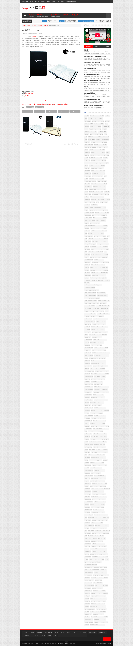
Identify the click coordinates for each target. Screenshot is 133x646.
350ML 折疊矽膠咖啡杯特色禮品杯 (79, 21)
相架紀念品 (87, 507)
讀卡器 (106, 559)
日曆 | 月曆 (95, 447)
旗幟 (91, 134)
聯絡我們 (54, 1)
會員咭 (104, 236)
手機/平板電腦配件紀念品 (90, 225)
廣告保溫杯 (87, 397)
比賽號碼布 (90, 238)
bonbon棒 (93, 316)
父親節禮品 (94, 483)
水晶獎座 (102, 123)
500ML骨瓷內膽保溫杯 (90, 305)
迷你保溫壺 (87, 577)
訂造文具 (94, 551)
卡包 (93, 350)
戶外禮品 (99, 147)
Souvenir (87, 313)
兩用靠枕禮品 (104, 339)
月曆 (108, 236)
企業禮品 (101, 118)
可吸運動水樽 (95, 353)
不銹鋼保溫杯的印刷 (101, 181)
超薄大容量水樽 (95, 569)
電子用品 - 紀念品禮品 (101, 609)
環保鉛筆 (87, 246)
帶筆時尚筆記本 (88, 392)
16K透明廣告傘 (88, 285)
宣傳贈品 (101, 381)
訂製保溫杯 (94, 538)
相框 (92, 507)
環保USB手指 (107, 488)
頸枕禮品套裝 (94, 616)
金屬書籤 (87, 197)
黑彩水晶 (87, 624)
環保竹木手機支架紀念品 (90, 244)
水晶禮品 (99, 152)
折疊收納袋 (87, 231)
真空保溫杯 (105, 246)
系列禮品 (105, 144)
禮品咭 (107, 249)
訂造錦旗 (102, 556)
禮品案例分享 (55, 15)
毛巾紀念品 (92, 462)
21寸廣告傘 (93, 199)
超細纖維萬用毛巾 (89, 259)
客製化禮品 (64, 104)
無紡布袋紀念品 (93, 481)
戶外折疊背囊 (100, 413)
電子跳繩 (92, 611)
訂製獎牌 (106, 254)
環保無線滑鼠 (88, 494)
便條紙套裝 (105, 332)
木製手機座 (87, 452)
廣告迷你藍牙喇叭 (89, 407)
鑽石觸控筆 (87, 272)
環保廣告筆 (94, 491)
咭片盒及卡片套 (88, 186)
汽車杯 (105, 465)
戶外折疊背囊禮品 (89, 415)
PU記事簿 (102, 311)
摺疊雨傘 (92, 155)
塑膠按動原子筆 (88, 366)
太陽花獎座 (106, 373)
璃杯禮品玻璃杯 (99, 488)
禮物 (106, 123)
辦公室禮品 (90, 136)
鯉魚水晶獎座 (105, 622)
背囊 (105, 176)
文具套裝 (87, 439)
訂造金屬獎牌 (95, 556)
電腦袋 (97, 170)
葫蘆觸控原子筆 (106, 530)
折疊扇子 (105, 228)
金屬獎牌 (100, 593)
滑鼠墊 (104, 189)
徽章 (91, 223)
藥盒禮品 (94, 533)
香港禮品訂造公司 (27, 635)
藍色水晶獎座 (88, 533)
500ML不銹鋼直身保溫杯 (103, 300)
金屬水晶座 (87, 593)
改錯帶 (101, 436)
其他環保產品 (93, 342)
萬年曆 (92, 254)
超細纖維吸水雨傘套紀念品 (91, 564)
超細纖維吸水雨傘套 (96, 562)
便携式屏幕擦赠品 (101, 329)
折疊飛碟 (107, 428)
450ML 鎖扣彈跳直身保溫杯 (91, 300)
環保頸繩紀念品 (94, 496)
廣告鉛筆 (96, 407)
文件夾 (105, 436)
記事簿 (90, 559)
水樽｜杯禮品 (88, 241)
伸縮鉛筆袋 (87, 329)
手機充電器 (97, 165)
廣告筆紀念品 (88, 405)
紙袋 (98, 522)
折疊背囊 (93, 231)
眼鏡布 (102, 507)
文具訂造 (93, 142)
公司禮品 (107, 116)
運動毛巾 (97, 150)
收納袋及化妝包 (94, 436)
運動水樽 (104, 160)
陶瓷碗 (104, 601)
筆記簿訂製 (101, 168)
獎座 (106, 483)
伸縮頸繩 (93, 329)
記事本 (86, 559)
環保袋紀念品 (103, 494)
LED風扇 (86, 311)
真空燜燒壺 (97, 507)
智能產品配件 (103, 447)
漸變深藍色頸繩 (94, 478)
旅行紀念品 (87, 152)
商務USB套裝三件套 (93, 358)
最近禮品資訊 (88, 46)
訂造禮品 (87, 116)
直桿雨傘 (98, 504)
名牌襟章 (105, 183)
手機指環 (95, 420)
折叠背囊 (87, 228)
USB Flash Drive (105, 126)
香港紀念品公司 (83, 632)
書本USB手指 (92, 449)
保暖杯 (86, 334)
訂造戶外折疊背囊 (94, 549)
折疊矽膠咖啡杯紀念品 (98, 428)
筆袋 (86, 251)
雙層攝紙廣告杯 (101, 603)
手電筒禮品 (92, 423)
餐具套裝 (101, 616)
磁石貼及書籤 (94, 168)
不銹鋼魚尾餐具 (104, 319)
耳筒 (106, 528)
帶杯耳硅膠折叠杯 (89, 389)
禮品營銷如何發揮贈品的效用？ (92, 74)
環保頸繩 (99, 160)
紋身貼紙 (98, 191)
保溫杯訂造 (94, 337)
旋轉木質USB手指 (89, 444)
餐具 (103, 178)
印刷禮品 (107, 212)
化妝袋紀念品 (88, 350)
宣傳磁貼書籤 (102, 379)
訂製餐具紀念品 (101, 543)
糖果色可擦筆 (106, 517)
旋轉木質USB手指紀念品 (99, 444)
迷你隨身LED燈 (98, 580)
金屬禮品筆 (98, 267)
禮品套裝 (91, 150)
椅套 (95, 460)
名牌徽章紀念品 (97, 355)
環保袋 (86, 150)
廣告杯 (34, 104)
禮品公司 (44, 104)
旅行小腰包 (100, 439)
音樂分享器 (95, 614)
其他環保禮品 (101, 342)
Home (24, 25)
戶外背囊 (96, 415)
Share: (106, 311)
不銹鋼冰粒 (87, 204)
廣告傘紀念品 (94, 397)
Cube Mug (87, 163)
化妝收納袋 (101, 347)
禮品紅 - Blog (25, 1)
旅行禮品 (96, 236)
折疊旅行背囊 (94, 426)
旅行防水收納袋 (92, 441)
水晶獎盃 (100, 189)
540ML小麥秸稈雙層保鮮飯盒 (102, 305)
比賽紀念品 (105, 147)
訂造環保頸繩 (99, 554)
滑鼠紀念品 (87, 478)
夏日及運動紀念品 (89, 144)
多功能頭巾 (106, 371)
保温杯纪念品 (92, 334)
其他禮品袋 (87, 345)
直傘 (93, 176)
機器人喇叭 (99, 460)
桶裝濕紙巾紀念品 (95, 457)
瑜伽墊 (92, 488)
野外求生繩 (95, 590)
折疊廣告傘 (99, 228)
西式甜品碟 (90, 535)
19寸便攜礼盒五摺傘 (97, 285)
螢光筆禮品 (87, 170)
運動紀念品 (87, 265)
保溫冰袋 (99, 334)
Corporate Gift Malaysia (80, 635)
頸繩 (103, 197)
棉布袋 (86, 460)
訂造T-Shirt (87, 546)
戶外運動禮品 (103, 415)
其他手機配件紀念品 (89, 212)
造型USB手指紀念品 (97, 583)
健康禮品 (100, 183)
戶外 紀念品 (92, 413)
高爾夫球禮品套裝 (89, 622)
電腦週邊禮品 (95, 275)
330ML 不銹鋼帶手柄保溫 (90, 295)
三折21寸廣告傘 (103, 202)
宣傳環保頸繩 (94, 379)
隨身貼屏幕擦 (88, 275)
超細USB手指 (88, 562)
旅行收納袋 (106, 439)
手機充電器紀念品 (102, 418)
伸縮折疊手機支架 (102, 324)
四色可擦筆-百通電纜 (63, 21)
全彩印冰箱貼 (96, 339)
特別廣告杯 (101, 483)
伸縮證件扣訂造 (104, 326)
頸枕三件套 (87, 616)
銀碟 (100, 129)
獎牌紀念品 (87, 168)
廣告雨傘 (98, 139)
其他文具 (87, 342)
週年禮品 (102, 194)
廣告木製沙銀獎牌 (104, 400)
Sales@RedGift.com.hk (71, 1)
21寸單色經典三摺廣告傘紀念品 (92, 290)
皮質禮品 (87, 504)
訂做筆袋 (97, 535)
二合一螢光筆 (88, 324)
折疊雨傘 (99, 231)
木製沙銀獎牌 (94, 452)
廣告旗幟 (96, 400)
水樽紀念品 (100, 465)
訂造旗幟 (100, 551)
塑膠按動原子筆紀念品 (98, 366)
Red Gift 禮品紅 (107, 643)
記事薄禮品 (91, 178)
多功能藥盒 (102, 368)
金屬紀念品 (87, 596)
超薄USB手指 (88, 569)
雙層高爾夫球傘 (93, 606)
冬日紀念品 (104, 142)
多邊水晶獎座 (94, 373)
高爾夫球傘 (102, 170)
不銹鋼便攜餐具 (88, 319)
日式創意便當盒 (88, 447)
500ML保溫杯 (103, 303)
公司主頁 (31, 1)
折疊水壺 (107, 426)
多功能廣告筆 (104, 215)
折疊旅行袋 (101, 426)
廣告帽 (86, 165)
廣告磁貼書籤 (101, 402)
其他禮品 (97, 212)
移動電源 (98, 176)
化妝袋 (106, 347)
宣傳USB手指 (97, 376)
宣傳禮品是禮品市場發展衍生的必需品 (94, 105)
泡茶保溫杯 (99, 468)
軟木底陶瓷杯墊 (88, 575)
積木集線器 (102, 512)
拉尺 (89, 431)
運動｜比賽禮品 (94, 265)
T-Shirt (86, 129)
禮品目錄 (37, 1)
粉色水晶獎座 (91, 517)
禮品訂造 (50, 104)
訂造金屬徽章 (105, 257)
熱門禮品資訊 (97, 46)
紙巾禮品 (93, 522)
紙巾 (102, 176)
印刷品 (107, 152)
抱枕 (86, 431)
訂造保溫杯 (106, 191)
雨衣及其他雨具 (102, 606)
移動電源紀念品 (94, 512)
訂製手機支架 (94, 541)
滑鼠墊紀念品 (98, 473)
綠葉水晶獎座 (106, 525)
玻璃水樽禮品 (103, 486)
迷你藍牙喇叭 (88, 194)
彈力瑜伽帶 (87, 410)
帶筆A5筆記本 (97, 389)
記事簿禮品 (34, 25)
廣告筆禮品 (102, 150)
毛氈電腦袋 (105, 238)
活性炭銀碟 (96, 470)
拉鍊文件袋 (104, 231)
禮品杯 (95, 129)
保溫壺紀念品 (88, 337)
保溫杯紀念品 (95, 173)
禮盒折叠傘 (87, 512)
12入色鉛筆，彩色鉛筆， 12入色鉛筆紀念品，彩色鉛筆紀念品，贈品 (97, 281)
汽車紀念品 (92, 468)
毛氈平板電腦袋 (98, 238)
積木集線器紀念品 (89, 515)
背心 (96, 131)
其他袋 (97, 345)
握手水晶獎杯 (97, 233)
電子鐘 (97, 611)
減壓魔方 (103, 470)
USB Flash (100, 131)
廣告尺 (93, 220)
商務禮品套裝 (102, 358)
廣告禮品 (102, 116)
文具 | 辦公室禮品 (89, 236)
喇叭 (93, 215)
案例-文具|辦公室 (97, 454)
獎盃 (105, 131)
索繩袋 (101, 522)
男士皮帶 (94, 499)
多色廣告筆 (87, 373)
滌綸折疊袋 (87, 473)
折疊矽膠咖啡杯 (88, 428)
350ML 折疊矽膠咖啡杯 (102, 295)
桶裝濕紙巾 (87, 457)
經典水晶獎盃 (98, 525)
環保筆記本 (99, 244)
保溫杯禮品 (93, 183)
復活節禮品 (106, 410)
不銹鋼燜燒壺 (96, 319)
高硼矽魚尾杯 (97, 622)
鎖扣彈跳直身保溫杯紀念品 (101, 598)
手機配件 (87, 423)
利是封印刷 (102, 173)
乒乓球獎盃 (103, 321)
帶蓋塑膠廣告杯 (96, 392)
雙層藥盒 (87, 606)
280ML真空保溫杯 (101, 292)
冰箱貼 (102, 212)
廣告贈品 (94, 121)
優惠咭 (86, 210)
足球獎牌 (96, 259)
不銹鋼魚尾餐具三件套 (90, 321)
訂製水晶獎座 (88, 543)
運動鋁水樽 (98, 178)
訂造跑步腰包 (88, 556)
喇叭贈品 (93, 360)
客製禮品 (43, 635)
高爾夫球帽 (103, 619)
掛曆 (86, 233)
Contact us (107, 639)
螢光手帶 (100, 533)
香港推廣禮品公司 (92, 632)
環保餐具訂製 (88, 499)
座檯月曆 (105, 217)
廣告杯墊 (87, 402)
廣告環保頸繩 (93, 402)
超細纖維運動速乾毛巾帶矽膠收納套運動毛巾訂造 (96, 567)
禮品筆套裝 (101, 509)
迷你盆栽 (106, 577)
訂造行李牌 (105, 554)
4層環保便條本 (101, 199)
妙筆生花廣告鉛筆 (89, 376)
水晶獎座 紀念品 (100, 462)
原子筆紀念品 (99, 350)
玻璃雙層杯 (87, 488)
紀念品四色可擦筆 (96, 520)
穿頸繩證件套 (97, 515)
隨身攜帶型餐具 (104, 272)
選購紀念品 (42, 15)
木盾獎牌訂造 (105, 449)
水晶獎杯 (94, 465)
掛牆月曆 (90, 233)
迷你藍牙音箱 (95, 262)
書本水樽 (98, 449)
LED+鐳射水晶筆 (104, 308)
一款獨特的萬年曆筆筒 (90, 68)
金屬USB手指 (88, 147)
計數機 (106, 556)
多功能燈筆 (96, 368)
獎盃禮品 (87, 486)
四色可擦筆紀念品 (95, 363)
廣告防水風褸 (103, 407)
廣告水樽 (87, 155)
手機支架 (100, 225)
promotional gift (94, 163)
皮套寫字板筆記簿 (89, 501)
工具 (94, 217)
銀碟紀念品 (92, 270)
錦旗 (86, 139)
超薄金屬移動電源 (89, 572)
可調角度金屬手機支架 (105, 353)
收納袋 (102, 233)
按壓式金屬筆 (96, 434)
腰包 (86, 530)
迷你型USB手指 (98, 136)
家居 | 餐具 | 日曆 (98, 384)
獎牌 (96, 126)
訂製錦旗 (92, 257)
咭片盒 (86, 358)
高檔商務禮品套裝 (89, 619)
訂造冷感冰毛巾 (102, 546)
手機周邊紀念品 (88, 420)
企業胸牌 (94, 324)
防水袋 (98, 272)
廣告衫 (92, 131)
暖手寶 (86, 449)
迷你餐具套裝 (95, 194)
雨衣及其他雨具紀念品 (90, 609)
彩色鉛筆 (93, 410)
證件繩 (102, 559)
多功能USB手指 (91, 139)
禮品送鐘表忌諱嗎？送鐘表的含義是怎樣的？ (95, 56)
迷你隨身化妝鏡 (88, 583)
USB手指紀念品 (106, 313)
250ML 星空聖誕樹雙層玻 (90, 292)
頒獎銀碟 (102, 614)
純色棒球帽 (87, 522)
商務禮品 (91, 129)
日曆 (101, 236)
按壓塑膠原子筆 (88, 434)
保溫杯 (91, 126)
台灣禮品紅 (57, 104)
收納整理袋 (87, 436)
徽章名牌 (87, 413)
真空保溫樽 (87, 249)
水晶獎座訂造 (88, 465)
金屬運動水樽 (105, 267)
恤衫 (86, 136)
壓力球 (106, 366)
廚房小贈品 (101, 394)
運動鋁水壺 (100, 588)
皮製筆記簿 (103, 501)
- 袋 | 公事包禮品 (102, 278)
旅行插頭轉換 (88, 176)
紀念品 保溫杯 (91, 251)
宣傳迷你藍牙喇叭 (89, 384)
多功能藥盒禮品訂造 (89, 371)
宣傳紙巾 (105, 157)
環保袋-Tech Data (44, 21)
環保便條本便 (88, 491)
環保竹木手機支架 (104, 241)
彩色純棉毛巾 (103, 186)
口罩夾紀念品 (88, 353)
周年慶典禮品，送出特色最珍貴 (92, 62)
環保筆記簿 (106, 244)
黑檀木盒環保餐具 (94, 624)
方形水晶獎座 (93, 439)
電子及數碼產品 (92, 157)
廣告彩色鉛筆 (102, 397)
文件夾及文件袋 (99, 155)
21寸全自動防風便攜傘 (90, 287)
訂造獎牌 (87, 554)
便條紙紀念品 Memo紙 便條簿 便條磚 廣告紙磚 (95, 207)
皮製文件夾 (96, 501)
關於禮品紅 (43, 1)
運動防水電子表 (88, 590)
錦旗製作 (86, 50)
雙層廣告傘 (93, 603)
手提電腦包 (87, 418)
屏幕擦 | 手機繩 (97, 386)
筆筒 (86, 517)
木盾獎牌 (93, 152)
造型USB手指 (106, 136)
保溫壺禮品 (104, 334)
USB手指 (29, 104)
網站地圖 (48, 1)
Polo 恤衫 (100, 157)
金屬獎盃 (92, 267)
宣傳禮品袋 (87, 381)
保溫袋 (100, 337)
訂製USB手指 (88, 538)
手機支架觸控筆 (102, 420)
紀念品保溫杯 (88, 520)
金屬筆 (92, 170)
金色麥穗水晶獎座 (95, 596)
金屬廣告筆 (102, 265)
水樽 (101, 144)
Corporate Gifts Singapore (65, 635)
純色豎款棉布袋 (99, 251)
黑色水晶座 (102, 624)
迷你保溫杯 (93, 577)
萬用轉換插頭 (98, 530)
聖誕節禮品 (87, 254)
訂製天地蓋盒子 (101, 538)
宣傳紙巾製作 (94, 381)
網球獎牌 (87, 528)
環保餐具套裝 (93, 246)
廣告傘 (24, 104)
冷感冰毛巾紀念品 (89, 347)
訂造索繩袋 (98, 257)
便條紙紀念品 (88, 173)
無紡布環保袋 (103, 478)
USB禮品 (104, 129)
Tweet (28, 111)
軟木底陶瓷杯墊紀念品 (98, 575)
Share (40, 111)
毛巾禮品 (87, 462)
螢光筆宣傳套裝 (99, 254)
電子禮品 (87, 611)
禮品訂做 (107, 121)
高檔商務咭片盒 (93, 278)
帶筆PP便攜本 (105, 389)
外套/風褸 (87, 131)
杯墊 (86, 454)
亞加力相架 (87, 183)
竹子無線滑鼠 (105, 515)
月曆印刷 (86, 87)
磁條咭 (92, 249)
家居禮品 (87, 134)
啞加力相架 (87, 360)
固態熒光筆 (103, 363)
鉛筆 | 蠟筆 (103, 596)
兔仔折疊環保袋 (88, 339)
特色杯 (86, 191)
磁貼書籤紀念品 (88, 509)
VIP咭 (97, 202)
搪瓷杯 (105, 434)
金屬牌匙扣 (93, 593)
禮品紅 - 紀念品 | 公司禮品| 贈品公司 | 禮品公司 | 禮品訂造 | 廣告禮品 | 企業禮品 (50, 643)
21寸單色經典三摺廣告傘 (90, 181)
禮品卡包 (95, 509)
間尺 (91, 197)
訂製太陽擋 (87, 541)
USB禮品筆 (87, 316)
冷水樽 (95, 347)
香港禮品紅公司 (102, 632)
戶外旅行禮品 (97, 223)
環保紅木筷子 (95, 494)
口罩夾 (104, 350)
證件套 (103, 152)
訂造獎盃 (92, 554)
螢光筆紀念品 (106, 533)
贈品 (86, 118)
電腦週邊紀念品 (88, 614)
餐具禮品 (106, 616)
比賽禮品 (105, 460)
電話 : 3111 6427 (61, 1)
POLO (105, 134)
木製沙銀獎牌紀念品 (103, 452)
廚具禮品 (95, 394)
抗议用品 (99, 423)
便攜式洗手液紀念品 (96, 332)
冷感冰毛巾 (96, 134)
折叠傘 (103, 423)
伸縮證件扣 (87, 326)
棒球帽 (90, 460)
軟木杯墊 (107, 575)
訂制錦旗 (102, 535)
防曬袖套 (93, 272)
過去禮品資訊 (106, 46)
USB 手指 (99, 313)
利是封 (100, 163)
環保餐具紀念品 (103, 496)
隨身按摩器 (87, 603)
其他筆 (92, 345)
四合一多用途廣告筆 (101, 360)
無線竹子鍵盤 (102, 481)
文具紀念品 (87, 160)
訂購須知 (65, 15)
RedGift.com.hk (29, 96)
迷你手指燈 (100, 577)
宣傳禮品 (92, 116)
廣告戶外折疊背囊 (89, 400)
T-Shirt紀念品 (93, 313)
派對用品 (93, 160)
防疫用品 (93, 601)
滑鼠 (92, 473)
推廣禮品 (40, 25)
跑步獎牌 (96, 572)
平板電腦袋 (106, 163)
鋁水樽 (86, 157)
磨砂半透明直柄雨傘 (100, 249)
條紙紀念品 (103, 457)
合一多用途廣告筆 (89, 355)
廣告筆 (102, 121)
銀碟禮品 (87, 270)
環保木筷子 (101, 491)
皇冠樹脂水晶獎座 (102, 499)
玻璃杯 (91, 486)
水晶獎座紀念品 (92, 189)
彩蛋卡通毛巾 (100, 410)
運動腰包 (94, 588)
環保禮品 (87, 126)
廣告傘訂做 (87, 142)
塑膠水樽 (98, 215)
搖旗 (102, 434)
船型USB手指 (91, 530)
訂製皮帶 (94, 543)
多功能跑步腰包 (98, 371)
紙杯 (105, 251)
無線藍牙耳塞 (88, 483)
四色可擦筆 (54, 21)
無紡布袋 (37, 21)
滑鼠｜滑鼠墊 (95, 241)
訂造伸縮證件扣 (94, 546)
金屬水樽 (87, 267)
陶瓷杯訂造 (99, 601)
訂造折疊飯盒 (88, 551)
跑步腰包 (102, 259)
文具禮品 (96, 123)
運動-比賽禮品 (98, 585)
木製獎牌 (103, 165)
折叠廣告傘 (87, 426)
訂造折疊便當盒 (103, 549)
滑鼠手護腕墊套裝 (89, 475)
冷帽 (101, 345)
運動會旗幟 (105, 585)
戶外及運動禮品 (105, 139)
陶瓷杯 (99, 126)
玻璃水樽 (97, 486)
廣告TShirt (39, 632)
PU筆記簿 (46, 25)
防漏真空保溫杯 (97, 197)
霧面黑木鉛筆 (103, 275)
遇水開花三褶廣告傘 (89, 585)
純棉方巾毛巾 (105, 520)
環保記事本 (87, 496)
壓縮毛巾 (87, 368)
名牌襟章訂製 (106, 355)
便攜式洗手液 (88, 332)
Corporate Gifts (96, 308)
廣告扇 (97, 220)
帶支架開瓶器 (106, 386)
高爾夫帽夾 (96, 619)
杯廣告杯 (90, 454)
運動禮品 (107, 194)
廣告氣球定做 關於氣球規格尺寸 (92, 80)
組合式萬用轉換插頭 (89, 525)
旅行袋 (86, 441)
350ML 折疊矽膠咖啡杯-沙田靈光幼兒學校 (98, 21)
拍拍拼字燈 (100, 431)
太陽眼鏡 (101, 373)
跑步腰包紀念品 (103, 572)
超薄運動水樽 (103, 569)
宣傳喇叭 (103, 376)
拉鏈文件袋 (94, 431)
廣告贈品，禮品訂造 (96, 405)
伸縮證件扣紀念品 (95, 326)
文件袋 (86, 189)
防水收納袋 (87, 601)
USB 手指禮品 (92, 202)
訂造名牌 (87, 549)
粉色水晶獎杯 (99, 517)
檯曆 (86, 238)
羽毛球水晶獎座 (93, 528)
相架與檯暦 (91, 191)
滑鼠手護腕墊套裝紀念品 (99, 475)
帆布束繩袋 (99, 217)
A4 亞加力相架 (88, 308)
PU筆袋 (96, 311)
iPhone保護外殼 (100, 316)
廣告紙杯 (87, 223)
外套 (91, 368)
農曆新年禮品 (88, 262)
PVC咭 (86, 202)
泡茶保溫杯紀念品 (89, 470)
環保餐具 (99, 142)
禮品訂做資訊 (88, 121)
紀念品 (28, 25)
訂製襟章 (87, 257)
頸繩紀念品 (87, 199)
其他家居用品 (98, 210)
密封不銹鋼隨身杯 (89, 386)
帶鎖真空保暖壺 (105, 392)
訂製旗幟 (101, 541)
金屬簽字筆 (105, 593)
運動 (101, 262)
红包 (102, 191)
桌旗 (104, 454)
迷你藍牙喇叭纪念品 (89, 580)
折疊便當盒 (92, 228)
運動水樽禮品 (106, 262)
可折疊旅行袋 (88, 215)
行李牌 (86, 178)
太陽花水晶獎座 (88, 217)
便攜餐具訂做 (94, 204)
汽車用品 (87, 468)
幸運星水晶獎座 (88, 394)
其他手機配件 (105, 210)
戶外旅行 (91, 165)
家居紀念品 (95, 186)
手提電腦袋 (93, 418)
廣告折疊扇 (103, 220)
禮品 (99, 121)
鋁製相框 (87, 598)
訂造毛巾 (105, 551)
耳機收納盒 (101, 528)
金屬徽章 (94, 147)
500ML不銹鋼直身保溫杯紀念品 (92, 303)
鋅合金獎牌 (99, 270)
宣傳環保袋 (87, 379)
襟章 (86, 535)
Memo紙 (92, 311)
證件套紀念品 (97, 559)
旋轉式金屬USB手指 (102, 441)
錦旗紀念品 (105, 270)
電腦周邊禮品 (103, 611)
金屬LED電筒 (102, 590)
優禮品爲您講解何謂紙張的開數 (92, 99)
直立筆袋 (103, 504)
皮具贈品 (100, 246)
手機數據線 (105, 225)
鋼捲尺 (91, 598)
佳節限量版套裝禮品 (89, 93)
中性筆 (97, 321)
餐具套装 (87, 278)
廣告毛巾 (96, 144)
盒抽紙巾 (92, 504)
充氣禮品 (91, 210)
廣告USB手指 (88, 220)
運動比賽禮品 (88, 588)
